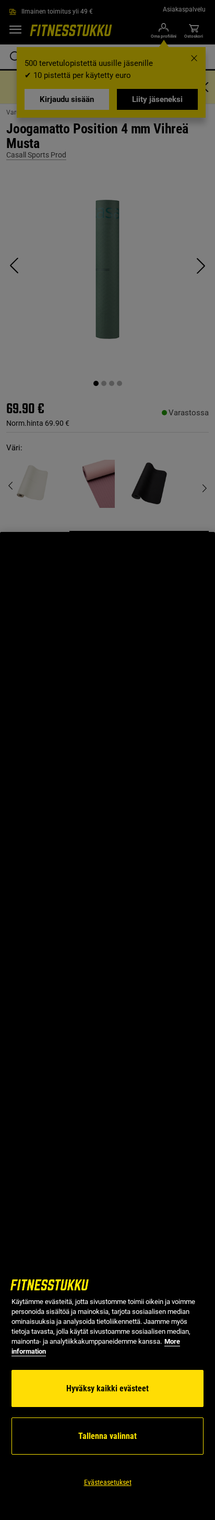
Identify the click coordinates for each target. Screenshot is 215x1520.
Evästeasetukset (108, 1482)
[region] (107, 1026)
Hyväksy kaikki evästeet (107, 1388)
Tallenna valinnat (107, 1436)
